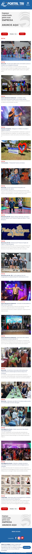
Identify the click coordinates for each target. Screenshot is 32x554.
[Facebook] (15, 537)
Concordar (27, 547)
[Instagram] (19, 537)
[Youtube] (22, 537)
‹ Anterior (4, 33)
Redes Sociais (16, 531)
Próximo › (22, 33)
